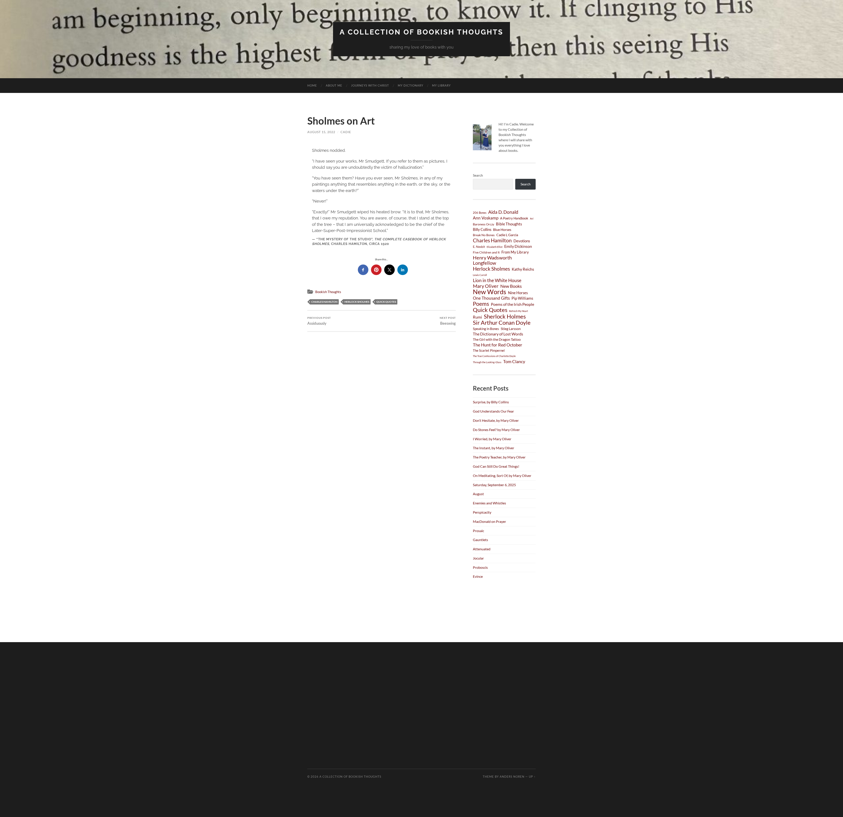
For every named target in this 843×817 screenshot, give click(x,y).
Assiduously (319, 321)
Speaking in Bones (486, 329)
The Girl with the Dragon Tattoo (497, 339)
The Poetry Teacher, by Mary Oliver (499, 457)
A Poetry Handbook (514, 218)
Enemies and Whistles (489, 503)
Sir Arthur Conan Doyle (502, 322)
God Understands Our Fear (493, 411)
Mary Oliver (486, 286)
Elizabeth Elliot (495, 246)
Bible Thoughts (509, 223)
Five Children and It (486, 252)
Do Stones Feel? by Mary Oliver (496, 430)
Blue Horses (502, 229)
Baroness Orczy (483, 224)
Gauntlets (480, 540)
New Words (489, 291)
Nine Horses (518, 292)
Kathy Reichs (523, 269)
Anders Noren (512, 776)
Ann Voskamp (485, 217)
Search (478, 175)
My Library (441, 85)
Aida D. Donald (503, 212)
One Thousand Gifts (491, 298)
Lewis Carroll (480, 275)
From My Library (515, 252)
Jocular (478, 558)
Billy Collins (482, 229)
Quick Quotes (386, 301)
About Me (334, 85)
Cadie (345, 132)
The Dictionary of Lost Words (498, 334)
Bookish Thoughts (328, 292)
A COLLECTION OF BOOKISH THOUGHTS (421, 32)
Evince (478, 576)
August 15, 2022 (321, 132)
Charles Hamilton (324, 301)
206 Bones (479, 212)
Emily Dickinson (518, 246)
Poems (481, 303)
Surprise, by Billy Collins (491, 402)
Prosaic (478, 531)
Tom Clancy (514, 361)
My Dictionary (410, 85)
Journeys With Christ (370, 85)
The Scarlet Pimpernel (489, 350)
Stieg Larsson (511, 328)
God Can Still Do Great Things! (496, 466)
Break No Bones (484, 235)
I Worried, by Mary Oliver (492, 439)
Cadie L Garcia (507, 235)
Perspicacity (482, 512)
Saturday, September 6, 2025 (494, 485)
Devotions (521, 241)
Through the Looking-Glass (487, 362)
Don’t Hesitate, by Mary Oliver (496, 420)
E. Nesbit (479, 246)
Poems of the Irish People (512, 304)
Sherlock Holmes (505, 316)
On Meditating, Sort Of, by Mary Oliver (502, 475)
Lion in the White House (497, 280)
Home (312, 85)
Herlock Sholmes (356, 301)
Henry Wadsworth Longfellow (492, 260)
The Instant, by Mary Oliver (493, 448)
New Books (511, 286)
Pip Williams (522, 298)
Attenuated (481, 549)
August (478, 494)
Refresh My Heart (518, 311)
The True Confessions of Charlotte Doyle (494, 356)
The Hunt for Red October (497, 344)
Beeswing (448, 321)
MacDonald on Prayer (489, 521)
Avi (531, 218)
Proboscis (480, 567)
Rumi (477, 317)
